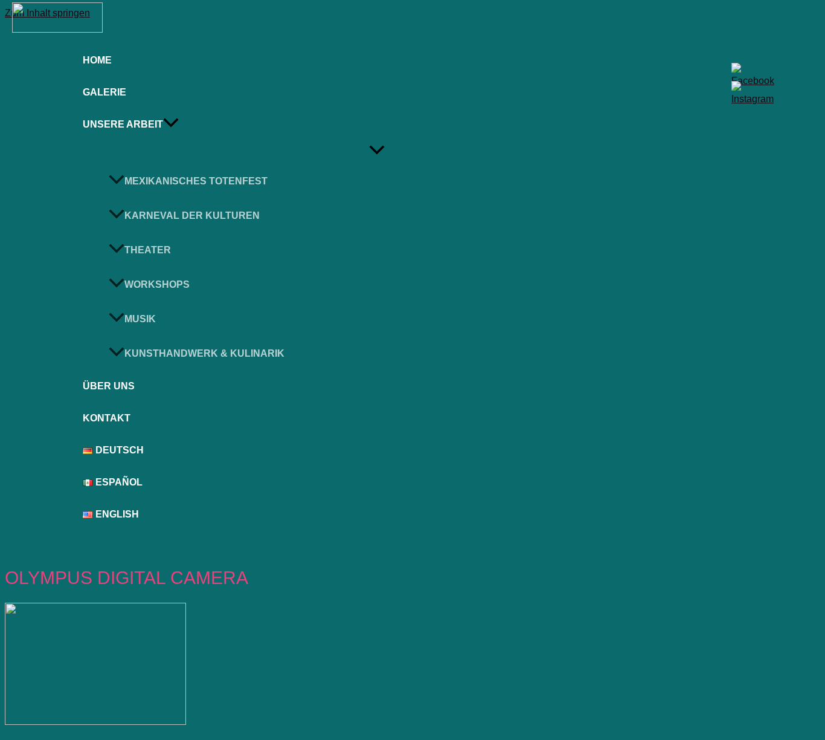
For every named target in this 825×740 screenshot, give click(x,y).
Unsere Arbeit (123, 124)
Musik (140, 319)
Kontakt (106, 418)
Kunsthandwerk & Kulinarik (204, 353)
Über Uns (109, 386)
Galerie (104, 92)
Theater (147, 250)
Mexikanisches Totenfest (196, 181)
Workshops (157, 284)
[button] (171, 124)
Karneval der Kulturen (192, 215)
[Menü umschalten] (377, 150)
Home (97, 60)
